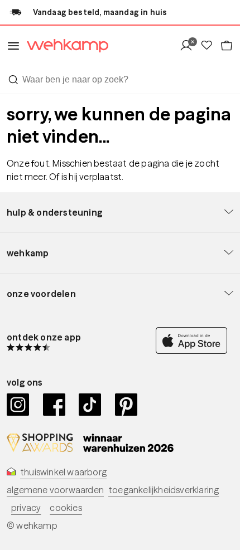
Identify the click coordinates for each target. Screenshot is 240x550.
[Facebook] (54, 404)
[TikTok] (90, 404)
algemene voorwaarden (55, 489)
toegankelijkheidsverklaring (163, 489)
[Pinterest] (126, 404)
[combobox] (120, 79)
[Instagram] (18, 404)
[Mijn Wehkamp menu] (189, 46)
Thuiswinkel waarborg (63, 472)
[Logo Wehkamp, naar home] (64, 46)
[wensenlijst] (210, 46)
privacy (26, 507)
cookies (65, 507)
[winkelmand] (226, 46)
